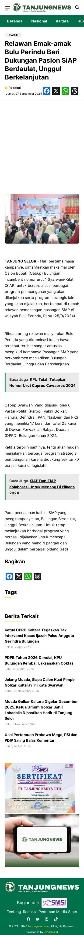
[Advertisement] (42, 145)
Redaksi (15, 88)
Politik (13, 35)
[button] (77, 8)
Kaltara (62, 21)
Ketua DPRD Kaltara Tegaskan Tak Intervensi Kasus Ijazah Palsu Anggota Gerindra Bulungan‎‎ (39, 636)
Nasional (39, 21)
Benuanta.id (51, 932)
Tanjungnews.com (38, 926)
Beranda (14, 21)
